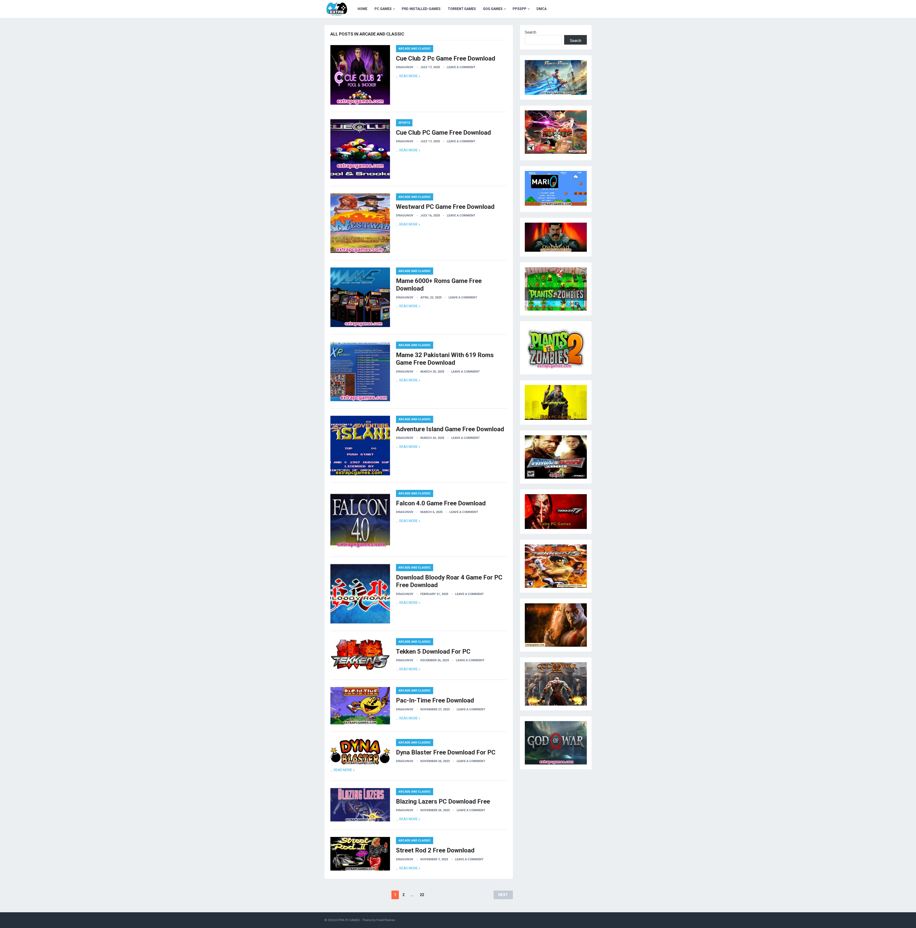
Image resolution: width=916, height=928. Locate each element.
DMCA (541, 9)
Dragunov (404, 67)
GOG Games (493, 9)
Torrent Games (462, 9)
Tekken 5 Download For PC (433, 651)
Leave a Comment (461, 67)
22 (422, 894)
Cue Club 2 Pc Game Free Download (445, 58)
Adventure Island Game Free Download (450, 429)
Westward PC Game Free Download (445, 206)
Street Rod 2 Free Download (435, 850)
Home (362, 9)
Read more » (409, 76)
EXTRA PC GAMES (347, 920)
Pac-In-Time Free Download (435, 700)
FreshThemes (385, 920)
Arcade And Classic (414, 48)
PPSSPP (519, 9)
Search (530, 32)
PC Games (383, 9)
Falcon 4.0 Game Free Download (441, 503)
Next (503, 894)
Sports (404, 122)
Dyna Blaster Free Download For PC (445, 752)
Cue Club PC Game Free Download (443, 132)
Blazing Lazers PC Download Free (443, 801)
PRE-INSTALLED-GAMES (421, 9)
